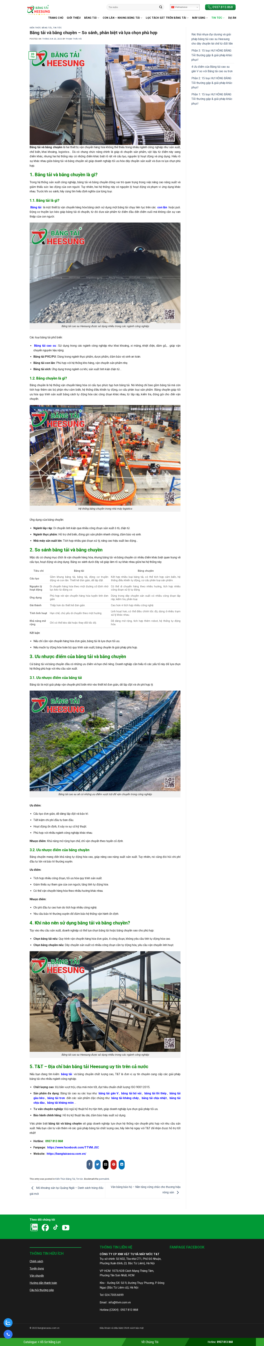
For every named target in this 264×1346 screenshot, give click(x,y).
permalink (104, 1179)
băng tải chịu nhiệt (154, 1098)
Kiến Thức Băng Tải (41, 28)
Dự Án (232, 17)
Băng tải (35, 207)
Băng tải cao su (45, 345)
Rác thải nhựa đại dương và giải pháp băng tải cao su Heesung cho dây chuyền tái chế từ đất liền (212, 39)
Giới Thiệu (74, 17)
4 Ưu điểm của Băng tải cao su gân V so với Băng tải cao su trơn (212, 69)
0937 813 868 (54, 1141)
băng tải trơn (56, 1098)
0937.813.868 (222, 7)
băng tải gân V (108, 1093)
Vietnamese (180, 7)
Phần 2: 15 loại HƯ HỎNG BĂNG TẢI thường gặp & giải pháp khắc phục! (211, 83)
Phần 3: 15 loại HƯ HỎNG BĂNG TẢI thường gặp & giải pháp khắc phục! (211, 55)
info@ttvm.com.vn (119, 1302)
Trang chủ (55, 17)
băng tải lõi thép (155, 1093)
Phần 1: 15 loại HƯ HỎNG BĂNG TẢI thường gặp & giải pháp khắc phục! (211, 99)
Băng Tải (90, 17)
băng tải (66, 1074)
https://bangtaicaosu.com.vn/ (66, 1153)
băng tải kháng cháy (125, 1098)
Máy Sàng (198, 17)
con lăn (162, 207)
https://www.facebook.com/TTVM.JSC (73, 1147)
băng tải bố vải (131, 1093)
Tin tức (216, 17)
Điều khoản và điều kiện (111, 1328)
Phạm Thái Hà (74, 39)
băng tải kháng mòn (60, 1102)
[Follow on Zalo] (79, 1227)
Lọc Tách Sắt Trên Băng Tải (166, 17)
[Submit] (161, 7)
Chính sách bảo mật (133, 1328)
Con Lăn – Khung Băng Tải (121, 17)
